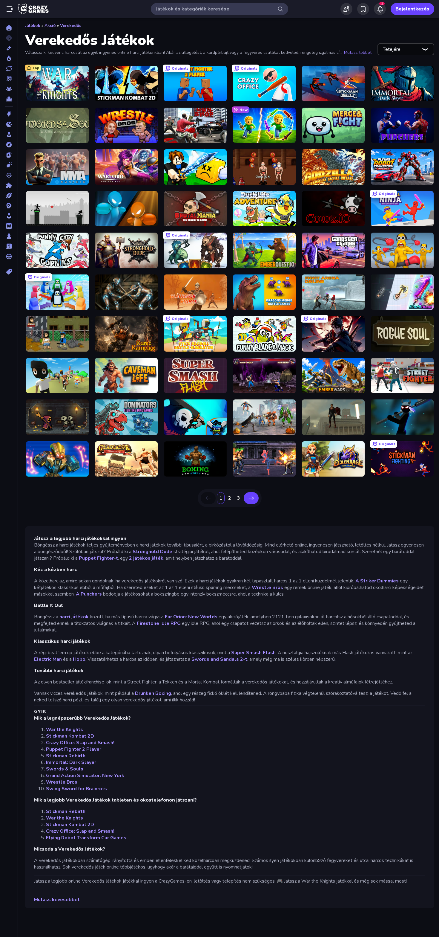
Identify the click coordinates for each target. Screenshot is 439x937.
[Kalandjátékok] (9, 145)
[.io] (9, 124)
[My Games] (363, 9)
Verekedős (70, 25)
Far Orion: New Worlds (191, 617)
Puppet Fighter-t (98, 558)
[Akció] (9, 114)
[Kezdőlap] (9, 28)
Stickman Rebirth (65, 756)
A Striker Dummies (377, 581)
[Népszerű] (9, 58)
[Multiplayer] (9, 89)
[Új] (9, 48)
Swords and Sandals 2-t (219, 659)
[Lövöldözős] (9, 175)
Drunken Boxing (153, 693)
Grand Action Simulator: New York (85, 775)
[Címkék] (9, 272)
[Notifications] (380, 9)
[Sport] (9, 195)
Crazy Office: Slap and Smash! (80, 742)
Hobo (79, 659)
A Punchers (89, 594)
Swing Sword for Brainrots (76, 788)
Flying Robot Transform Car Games (86, 837)
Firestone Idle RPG (159, 623)
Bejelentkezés (412, 9)
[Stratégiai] (9, 206)
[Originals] (9, 79)
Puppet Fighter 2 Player (73, 749)
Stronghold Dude (152, 551)
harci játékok (74, 617)
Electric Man (48, 659)
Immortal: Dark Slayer (71, 762)
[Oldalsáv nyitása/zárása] (9, 9)
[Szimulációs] (9, 216)
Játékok (32, 25)
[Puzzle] (9, 185)
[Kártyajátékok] (9, 155)
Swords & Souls (64, 769)
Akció (50, 25)
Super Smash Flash (253, 652)
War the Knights (64, 729)
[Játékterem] (9, 134)
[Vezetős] (9, 256)
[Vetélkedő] (9, 246)
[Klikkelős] (9, 165)
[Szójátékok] (9, 226)
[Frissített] (9, 68)
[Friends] (346, 9)
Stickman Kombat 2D (70, 736)
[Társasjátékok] (9, 236)
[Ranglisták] (9, 99)
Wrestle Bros (267, 587)
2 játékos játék (146, 558)
